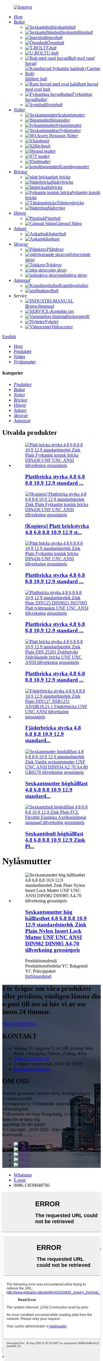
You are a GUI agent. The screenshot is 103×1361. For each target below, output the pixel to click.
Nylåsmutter (25, 361)
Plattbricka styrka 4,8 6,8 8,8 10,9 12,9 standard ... (55, 480)
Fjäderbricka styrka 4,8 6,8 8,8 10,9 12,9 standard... (53, 734)
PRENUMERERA (19, 1023)
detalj (47, 976)
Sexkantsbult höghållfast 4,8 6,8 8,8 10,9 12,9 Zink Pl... (55, 840)
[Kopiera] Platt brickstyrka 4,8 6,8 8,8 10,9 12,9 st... (57, 529)
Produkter (22, 351)
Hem (18, 346)
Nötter (19, 356)
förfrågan (33, 976)
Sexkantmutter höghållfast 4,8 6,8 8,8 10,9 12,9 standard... (56, 789)
